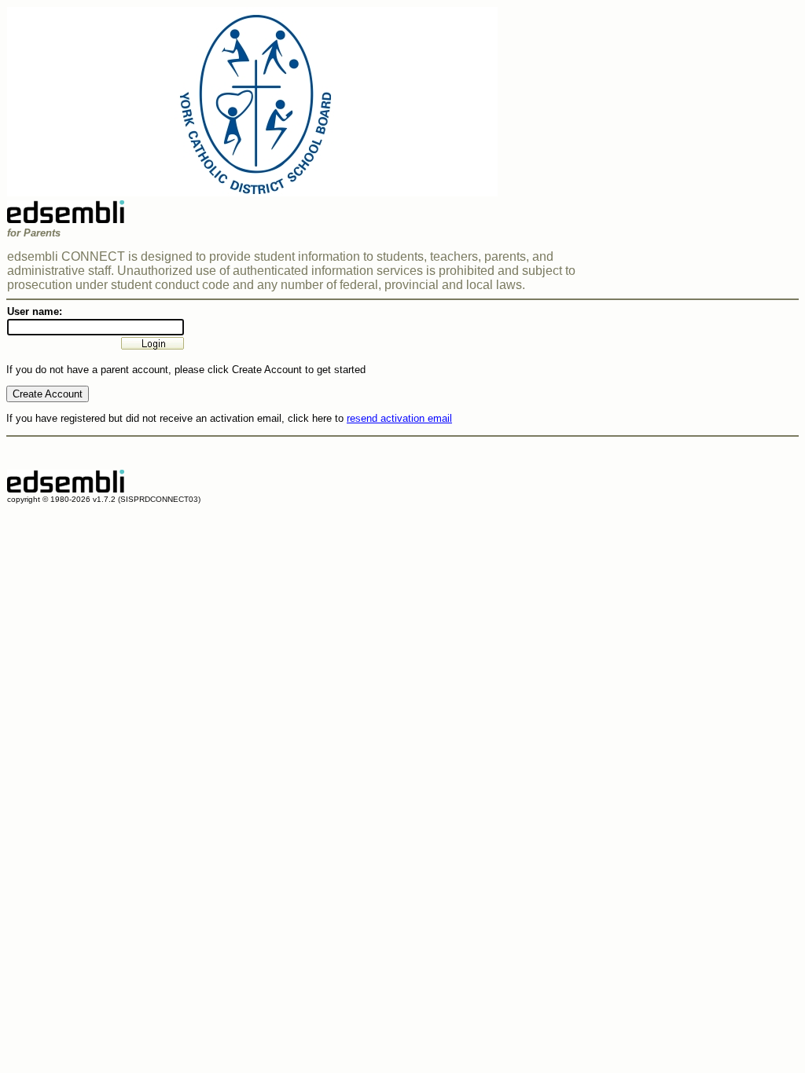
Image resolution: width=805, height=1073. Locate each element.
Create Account (48, 394)
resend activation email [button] (399, 418)
